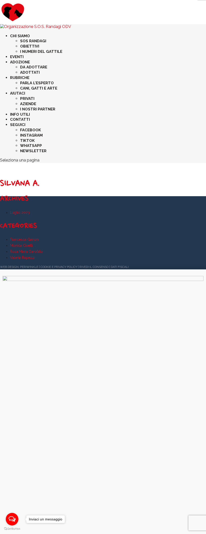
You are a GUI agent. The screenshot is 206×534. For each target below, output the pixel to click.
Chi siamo (20, 36)
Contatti (20, 119)
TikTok (27, 140)
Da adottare (33, 67)
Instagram (31, 135)
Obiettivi (29, 46)
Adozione (20, 62)
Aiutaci (17, 93)
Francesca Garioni (24, 239)
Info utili (20, 114)
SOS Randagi (33, 41)
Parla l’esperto (37, 83)
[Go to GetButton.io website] (12, 528)
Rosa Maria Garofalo (26, 252)
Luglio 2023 (20, 213)
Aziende (28, 104)
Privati (27, 98)
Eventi (17, 57)
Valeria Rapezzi (22, 258)
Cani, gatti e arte (38, 88)
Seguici (17, 124)
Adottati (30, 72)
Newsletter (33, 151)
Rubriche (19, 77)
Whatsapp (31, 145)
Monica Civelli (21, 245)
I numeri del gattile (41, 51)
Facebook (30, 130)
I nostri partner (37, 109)
